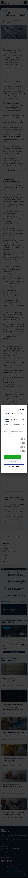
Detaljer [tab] (14, 413)
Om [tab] (22, 413)
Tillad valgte (13, 461)
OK (13, 457)
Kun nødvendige (14, 466)
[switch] (22, 443)
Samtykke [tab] (7, 413)
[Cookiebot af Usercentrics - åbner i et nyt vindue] (18, 410)
